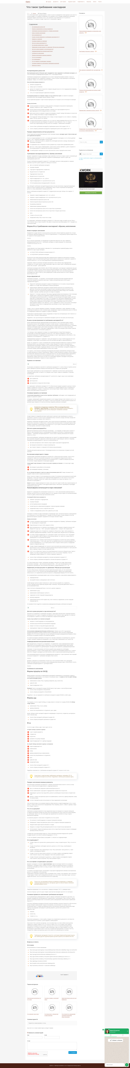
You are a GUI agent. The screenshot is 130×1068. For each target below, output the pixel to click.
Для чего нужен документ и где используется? (42, 49)
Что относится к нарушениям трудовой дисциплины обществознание (68, 1015)
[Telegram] (42, 976)
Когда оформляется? (37, 35)
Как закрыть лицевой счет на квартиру (89, 70)
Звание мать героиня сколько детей (89, 110)
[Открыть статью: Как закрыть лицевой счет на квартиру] (91, 64)
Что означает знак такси (33, 1014)
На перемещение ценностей (38, 26)
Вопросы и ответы (36, 65)
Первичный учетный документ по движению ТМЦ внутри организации (48, 47)
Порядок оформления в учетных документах (42, 29)
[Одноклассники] (38, 976)
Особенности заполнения (38, 53)
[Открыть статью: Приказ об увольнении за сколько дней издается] (91, 84)
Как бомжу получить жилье (86, 51)
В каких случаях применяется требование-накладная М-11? (45, 37)
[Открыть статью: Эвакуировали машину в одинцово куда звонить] (91, 25)
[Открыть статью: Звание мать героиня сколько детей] (91, 104)
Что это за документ (37, 57)
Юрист (28, 2)
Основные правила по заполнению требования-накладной (45, 63)
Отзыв (28, 1041)
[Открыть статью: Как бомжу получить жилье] (91, 45)
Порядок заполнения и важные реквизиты (41, 55)
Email (45, 1035)
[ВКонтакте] (36, 976)
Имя (28, 1035)
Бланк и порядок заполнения (38, 33)
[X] (39, 976)
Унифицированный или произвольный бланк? (42, 51)
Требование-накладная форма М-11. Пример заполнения (45, 31)
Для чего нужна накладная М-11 (39, 43)
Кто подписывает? (36, 59)
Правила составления (37, 39)
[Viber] (41, 976)
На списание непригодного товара (40, 45)
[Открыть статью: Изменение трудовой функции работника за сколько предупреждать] (91, 123)
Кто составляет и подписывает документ (41, 61)
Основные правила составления (39, 41)
